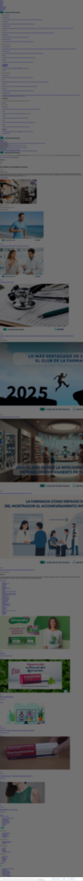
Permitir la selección (55, 878)
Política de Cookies (42, 879)
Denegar (64, 878)
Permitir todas (72, 878)
